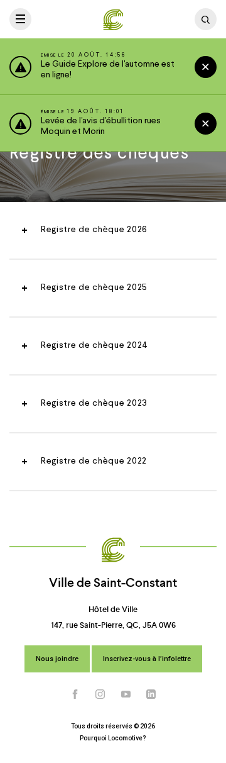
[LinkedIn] (151, 694)
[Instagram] (100, 694)
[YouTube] (126, 694)
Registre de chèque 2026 (94, 229)
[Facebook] (75, 694)
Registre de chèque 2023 (94, 403)
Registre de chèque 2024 (94, 345)
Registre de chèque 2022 (94, 461)
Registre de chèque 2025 (94, 287)
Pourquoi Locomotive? (113, 738)
